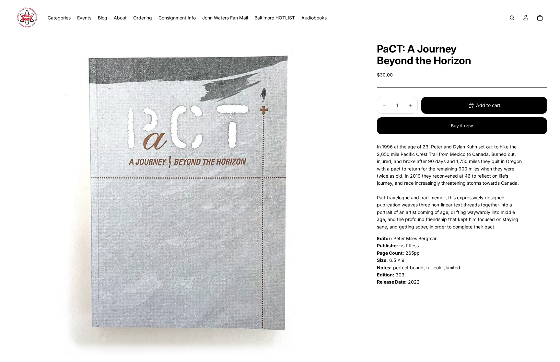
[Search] (512, 18)
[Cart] (540, 18)
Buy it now (462, 125)
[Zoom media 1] (187, 198)
